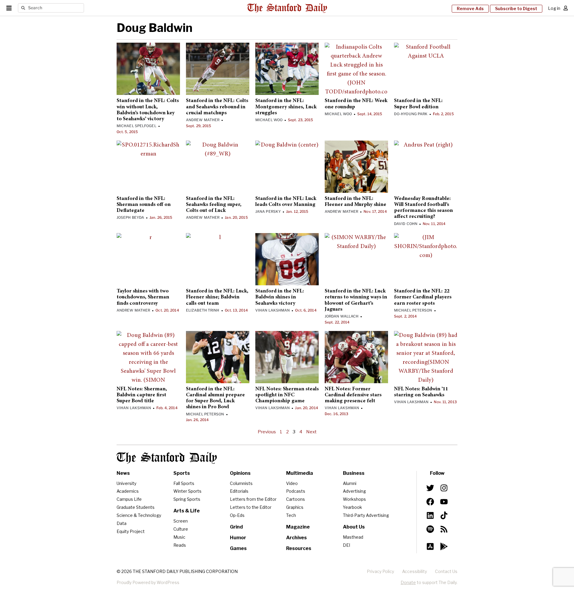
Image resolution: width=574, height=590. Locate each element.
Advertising (354, 491)
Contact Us (446, 571)
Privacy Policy (380, 571)
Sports (181, 473)
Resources (298, 548)
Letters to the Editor (250, 507)
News (123, 473)
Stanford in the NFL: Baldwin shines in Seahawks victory (279, 297)
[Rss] (444, 529)
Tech (291, 515)
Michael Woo (269, 120)
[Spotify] (430, 529)
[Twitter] (430, 488)
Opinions (240, 473)
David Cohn (405, 223)
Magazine (298, 527)
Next (311, 432)
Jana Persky (268, 211)
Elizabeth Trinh (202, 310)
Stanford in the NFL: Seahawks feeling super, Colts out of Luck (214, 205)
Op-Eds (237, 515)
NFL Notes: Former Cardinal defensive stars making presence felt (353, 395)
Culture (180, 529)
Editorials (239, 491)
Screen (180, 520)
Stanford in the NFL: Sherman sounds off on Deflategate (144, 205)
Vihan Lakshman (272, 310)
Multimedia (299, 473)
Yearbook (352, 507)
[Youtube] (444, 501)
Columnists (241, 483)
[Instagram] (444, 488)
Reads (179, 545)
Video (292, 483)
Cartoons (295, 499)
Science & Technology (139, 515)
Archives (296, 537)
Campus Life (129, 499)
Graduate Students (136, 507)
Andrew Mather (202, 120)
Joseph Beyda (130, 217)
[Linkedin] (430, 515)
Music (179, 537)
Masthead (353, 537)
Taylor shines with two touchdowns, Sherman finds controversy (143, 297)
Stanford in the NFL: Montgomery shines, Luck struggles (286, 107)
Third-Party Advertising (366, 515)
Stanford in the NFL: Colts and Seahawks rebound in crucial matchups (217, 107)
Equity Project (131, 531)
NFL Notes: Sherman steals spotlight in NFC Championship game (287, 395)
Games (238, 548)
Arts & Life (186, 511)
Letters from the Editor (253, 499)
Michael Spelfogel (136, 126)
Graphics (294, 507)
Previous (267, 432)
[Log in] (565, 8)
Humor (238, 537)
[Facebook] (430, 501)
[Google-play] (444, 546)
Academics (128, 491)
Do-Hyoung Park (411, 114)
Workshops (354, 499)
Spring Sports (186, 499)
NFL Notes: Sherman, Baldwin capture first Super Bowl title (142, 395)
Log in (554, 8)
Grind (236, 527)
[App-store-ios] (430, 546)
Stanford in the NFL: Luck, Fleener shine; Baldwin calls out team (217, 297)
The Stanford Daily (167, 458)
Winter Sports (187, 491)
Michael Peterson (413, 310)
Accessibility (414, 571)
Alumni (349, 483)
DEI (346, 545)
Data (121, 523)
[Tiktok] (444, 515)
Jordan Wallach (341, 316)
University (126, 483)
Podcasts (295, 491)
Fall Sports (183, 483)
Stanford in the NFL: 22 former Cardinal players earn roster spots (422, 297)
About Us (354, 527)
